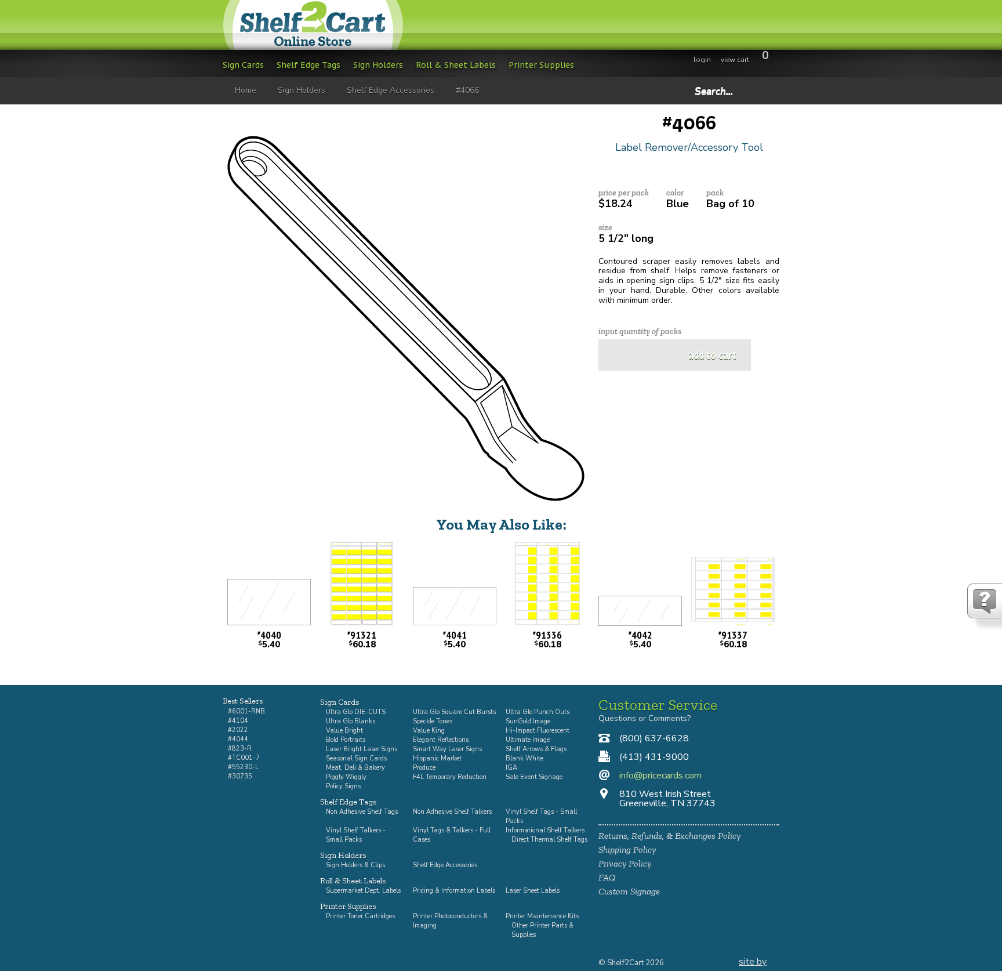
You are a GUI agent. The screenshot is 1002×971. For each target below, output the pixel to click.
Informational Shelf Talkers (545, 830)
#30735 (240, 776)
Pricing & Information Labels (454, 890)
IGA (511, 767)
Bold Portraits (345, 740)
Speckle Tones (432, 721)
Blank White (524, 758)
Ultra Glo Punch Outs (537, 712)
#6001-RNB (246, 711)
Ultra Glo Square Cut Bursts (454, 712)
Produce (424, 767)
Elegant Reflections (441, 740)
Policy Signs (343, 786)
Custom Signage (629, 891)
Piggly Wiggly (346, 777)
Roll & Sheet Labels (456, 65)
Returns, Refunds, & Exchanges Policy (669, 835)
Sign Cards (243, 65)
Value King (429, 730)
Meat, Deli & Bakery (355, 767)
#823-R (240, 748)
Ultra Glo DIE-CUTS (356, 712)
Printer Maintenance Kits (542, 916)
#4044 (238, 739)
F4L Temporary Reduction (450, 777)
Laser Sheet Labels (533, 890)
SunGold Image (528, 721)
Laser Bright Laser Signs (361, 749)
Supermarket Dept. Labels (363, 890)
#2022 (238, 730)
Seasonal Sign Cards (356, 758)
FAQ (607, 877)
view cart (735, 59)
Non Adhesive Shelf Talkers (452, 811)
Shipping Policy (627, 849)
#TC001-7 (244, 757)
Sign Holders (378, 65)
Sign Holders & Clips (355, 865)
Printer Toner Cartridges (360, 916)
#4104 (238, 720)
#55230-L (243, 767)
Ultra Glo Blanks (350, 721)
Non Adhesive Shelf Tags (362, 811)
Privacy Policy (624, 863)
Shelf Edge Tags (308, 65)
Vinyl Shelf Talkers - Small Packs (356, 835)
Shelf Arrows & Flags (536, 749)
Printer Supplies (541, 65)
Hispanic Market (437, 758)
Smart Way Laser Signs (447, 749)
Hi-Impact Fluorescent (537, 730)
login (702, 59)
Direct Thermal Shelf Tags (549, 839)
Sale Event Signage (534, 777)
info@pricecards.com (660, 775)
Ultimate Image (528, 740)
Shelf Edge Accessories (445, 865)
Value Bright (344, 730)
